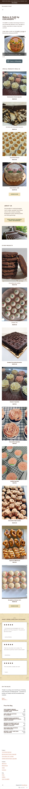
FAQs (3, 775)
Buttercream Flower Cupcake (14, 96)
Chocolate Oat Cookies (8, 756)
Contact (4, 770)
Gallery (3, 777)
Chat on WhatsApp (15, 61)
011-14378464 (14, 2)
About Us (4, 763)
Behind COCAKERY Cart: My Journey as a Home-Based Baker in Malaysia (11, 724)
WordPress (24, 785)
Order (3, 767)
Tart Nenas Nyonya (14, 157)
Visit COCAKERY (5, 779)
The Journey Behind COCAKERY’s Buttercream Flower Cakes (11, 710)
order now (14, 194)
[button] (25, 38)
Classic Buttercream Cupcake (9, 758)
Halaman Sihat (7, 6)
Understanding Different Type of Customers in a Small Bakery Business (12, 719)
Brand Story (5, 765)
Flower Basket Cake (14, 187)
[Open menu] (3, 9)
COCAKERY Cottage (19, 31)
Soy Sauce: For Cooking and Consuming (11, 729)
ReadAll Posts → (4, 699)
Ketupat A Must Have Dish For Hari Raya (11, 732)
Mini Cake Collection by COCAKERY (10, 715)
